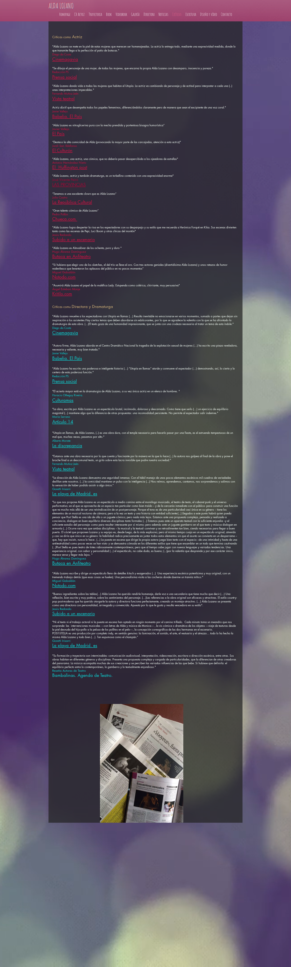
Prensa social (64, 77)
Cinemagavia (65, 59)
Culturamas (62, 400)
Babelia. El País (67, 116)
